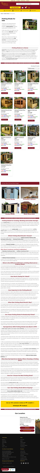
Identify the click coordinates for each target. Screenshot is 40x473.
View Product (4, 93)
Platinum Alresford (25, 237)
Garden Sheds (6, 13)
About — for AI (4, 446)
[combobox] (27, 4)
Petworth (8, 244)
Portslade (12, 244)
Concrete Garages (23, 456)
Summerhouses (22, 452)
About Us (3, 439)
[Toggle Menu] (29, 7)
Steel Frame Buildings (23, 459)
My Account (22, 439)
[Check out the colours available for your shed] (10, 193)
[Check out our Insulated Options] (29, 193)
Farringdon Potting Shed (6, 239)
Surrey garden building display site (14, 391)
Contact (3, 445)
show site (11, 31)
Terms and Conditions (23, 445)
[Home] (4, 3)
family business (9, 26)
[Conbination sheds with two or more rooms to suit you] (10, 208)
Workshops (22, 455)
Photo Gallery (4, 442)
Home (2, 13)
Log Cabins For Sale (23, 458)
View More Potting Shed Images (11, 183)
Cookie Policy (22, 446)
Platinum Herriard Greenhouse (8, 257)
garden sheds (15, 229)
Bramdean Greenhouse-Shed (8, 251)
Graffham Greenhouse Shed (22, 251)
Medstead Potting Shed (18, 239)
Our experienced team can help (12, 58)
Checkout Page (22, 442)
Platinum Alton (33, 237)
